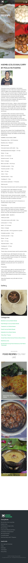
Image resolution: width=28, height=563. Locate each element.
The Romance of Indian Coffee (7, 526)
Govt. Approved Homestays (6, 544)
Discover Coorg (4, 528)
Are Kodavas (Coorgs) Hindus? (7, 531)
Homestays (3, 547)
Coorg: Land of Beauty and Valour (8, 529)
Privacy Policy (4, 551)
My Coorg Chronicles (5, 533)
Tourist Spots (4, 549)
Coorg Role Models (5, 535)
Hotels (2, 546)
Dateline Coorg (4, 524)
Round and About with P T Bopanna (8, 537)
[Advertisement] (14, 44)
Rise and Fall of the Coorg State (7, 522)
